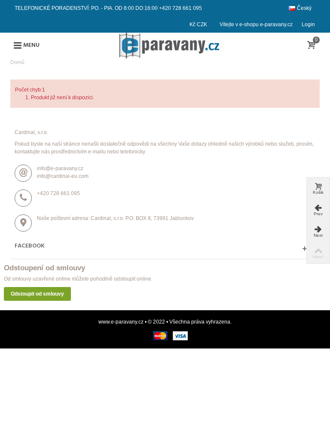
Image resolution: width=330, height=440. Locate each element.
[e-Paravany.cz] (170, 45)
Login (308, 24)
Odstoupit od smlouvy (37, 294)
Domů (17, 62)
